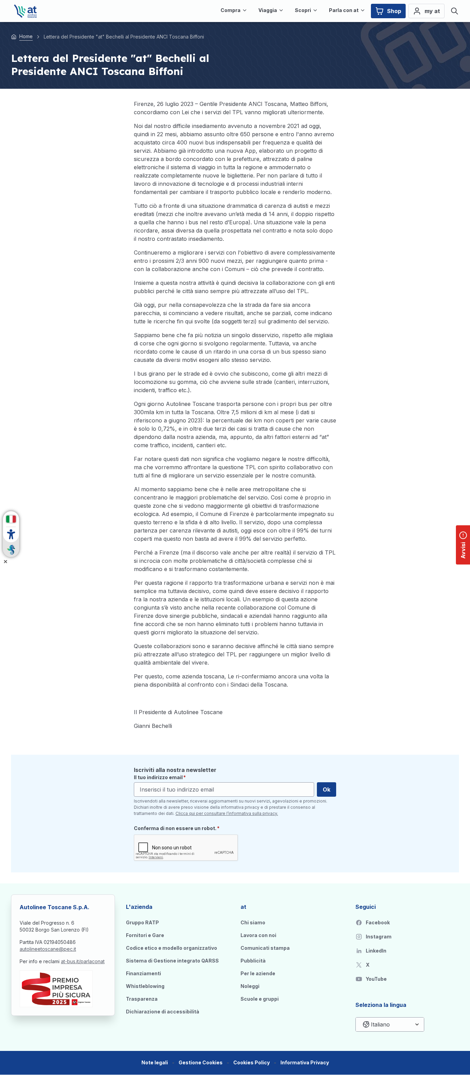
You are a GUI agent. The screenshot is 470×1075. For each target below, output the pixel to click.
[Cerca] (454, 11)
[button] (201, 1062)
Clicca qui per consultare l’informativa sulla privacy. (226, 813)
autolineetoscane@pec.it (48, 949)
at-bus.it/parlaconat (83, 961)
